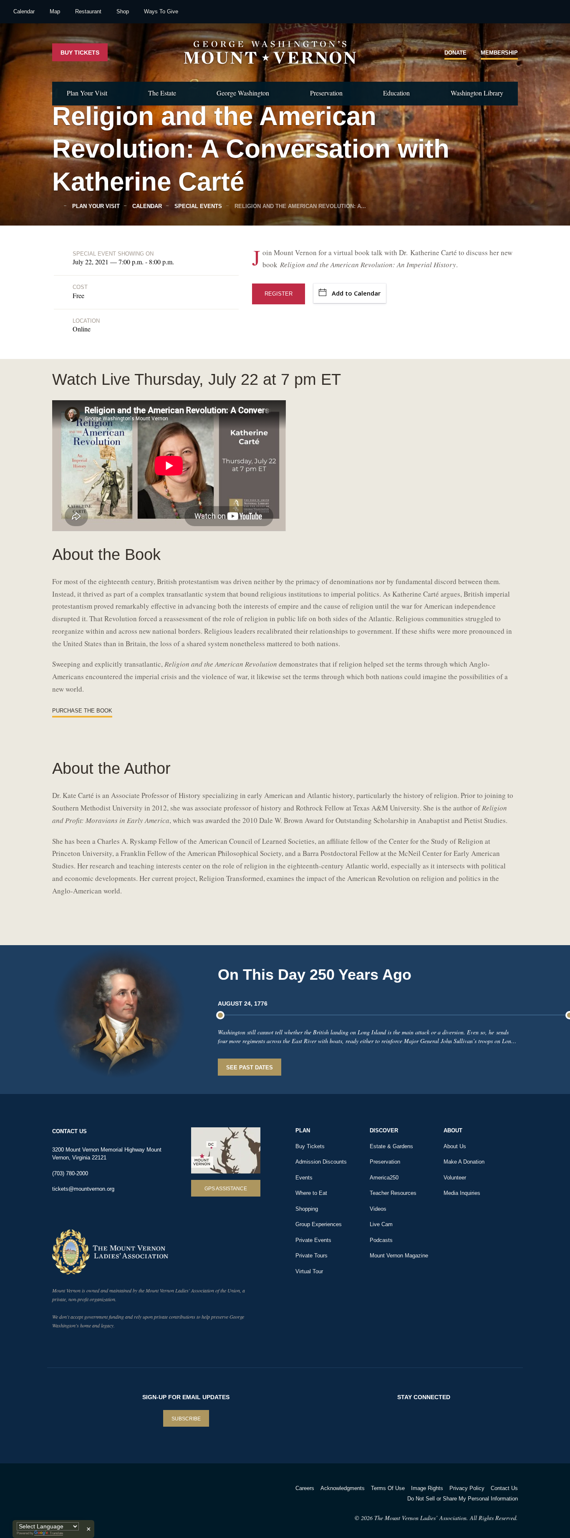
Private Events (313, 1240)
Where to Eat (311, 1193)
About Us (455, 1146)
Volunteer (455, 1177)
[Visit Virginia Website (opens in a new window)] (126, 1499)
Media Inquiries (462, 1193)
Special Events (197, 206)
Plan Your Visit (87, 92)
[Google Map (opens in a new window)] (225, 1150)
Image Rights (427, 1488)
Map (55, 11)
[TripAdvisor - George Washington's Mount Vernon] (75, 1499)
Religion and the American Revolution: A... (299, 206)
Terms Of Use (388, 1488)
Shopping (306, 1209)
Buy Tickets (80, 52)
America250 (384, 1177)
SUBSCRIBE (186, 1419)
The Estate (162, 92)
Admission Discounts (321, 1162)
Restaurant (88, 11)
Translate (56, 1533)
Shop (122, 11)
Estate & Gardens (391, 1146)
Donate (455, 53)
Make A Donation (464, 1162)
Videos (378, 1209)
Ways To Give (161, 11)
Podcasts (381, 1240)
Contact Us (504, 1488)
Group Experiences (318, 1224)
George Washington (243, 92)
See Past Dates (249, 1067)
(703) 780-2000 (70, 1173)
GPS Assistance (225, 1189)
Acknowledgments (342, 1488)
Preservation (326, 92)
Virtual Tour (309, 1271)
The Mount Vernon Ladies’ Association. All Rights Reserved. (446, 1518)
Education (396, 92)
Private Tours (311, 1255)
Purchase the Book (82, 711)
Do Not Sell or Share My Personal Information (462, 1498)
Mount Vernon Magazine (399, 1255)
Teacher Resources (393, 1193)
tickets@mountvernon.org (83, 1189)
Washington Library (477, 92)
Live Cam (381, 1224)
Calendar (24, 11)
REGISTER (279, 294)
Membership (499, 53)
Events (304, 1177)
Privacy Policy (466, 1488)
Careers (304, 1488)
